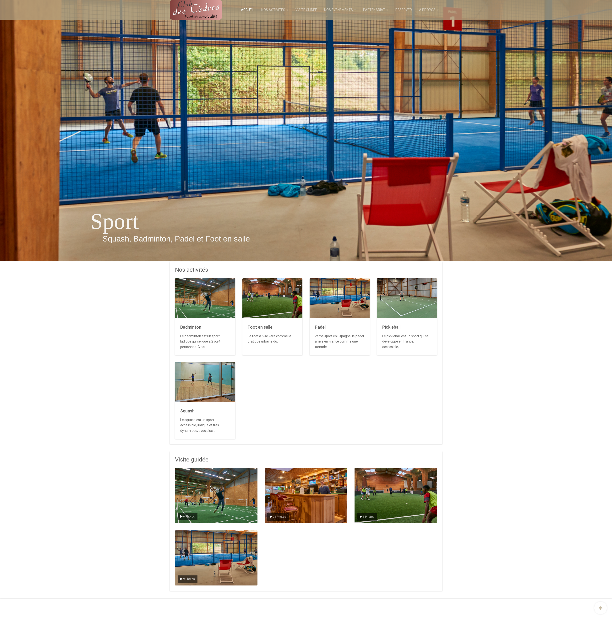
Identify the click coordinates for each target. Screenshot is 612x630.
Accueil (247, 10)
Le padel (184, 534)
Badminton (190, 327)
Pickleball (391, 327)
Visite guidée (306, 10)
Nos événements (339, 10)
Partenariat (374, 10)
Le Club (273, 472)
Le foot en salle (368, 472)
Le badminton (188, 472)
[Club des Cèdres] (189, 10)
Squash (187, 410)
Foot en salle (260, 327)
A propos (427, 10)
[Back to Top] (600, 608)
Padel (320, 327)
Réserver (403, 10)
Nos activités (273, 10)
